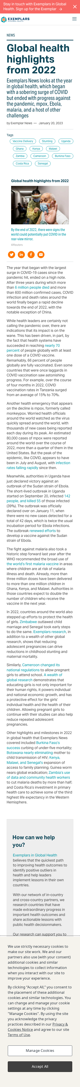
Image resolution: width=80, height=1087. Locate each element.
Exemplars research (49, 631)
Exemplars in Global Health (35, 855)
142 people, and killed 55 (38, 498)
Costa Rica (22, 163)
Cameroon (39, 156)
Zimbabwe (28, 622)
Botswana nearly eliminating (30, 752)
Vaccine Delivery (23, 141)
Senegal (43, 163)
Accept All (40, 1066)
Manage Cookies (40, 1050)
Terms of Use (19, 1034)
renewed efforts (43, 530)
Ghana (20, 148)
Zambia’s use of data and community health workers (38, 775)
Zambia (20, 156)
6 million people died (32, 287)
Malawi (53, 148)
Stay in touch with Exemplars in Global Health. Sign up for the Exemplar (34, 6)
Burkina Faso (62, 156)
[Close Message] (74, 6)
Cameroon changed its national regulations (33, 667)
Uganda (65, 141)
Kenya (36, 148)
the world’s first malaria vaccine (33, 564)
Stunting (47, 141)
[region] (40, 1012)
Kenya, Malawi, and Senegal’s (33, 760)
